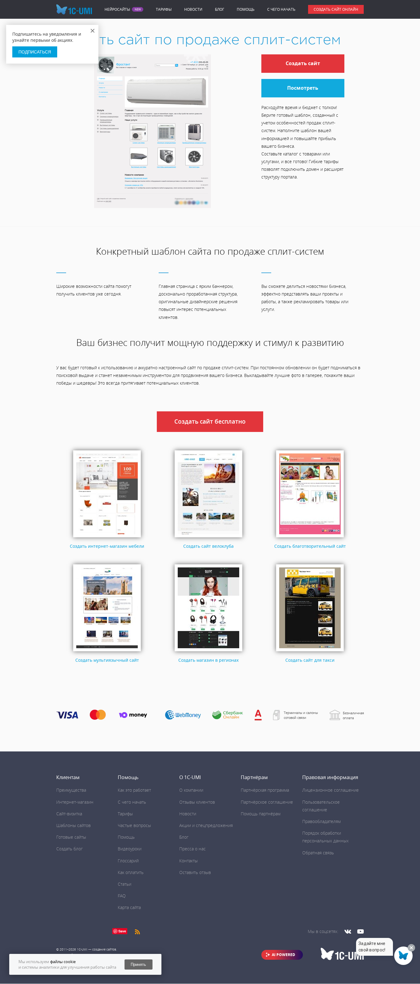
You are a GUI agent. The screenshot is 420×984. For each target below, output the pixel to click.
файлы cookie (63, 961)
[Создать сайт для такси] (310, 651)
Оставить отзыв (195, 872)
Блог (219, 9)
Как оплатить (131, 872)
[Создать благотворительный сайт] (310, 537)
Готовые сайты (71, 837)
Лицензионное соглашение (330, 790)
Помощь (246, 9)
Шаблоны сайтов (73, 825)
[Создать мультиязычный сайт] (107, 651)
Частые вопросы (134, 825)
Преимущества (71, 790)
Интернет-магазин (74, 802)
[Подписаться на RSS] (137, 931)
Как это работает (134, 790)
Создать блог (69, 849)
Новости (193, 9)
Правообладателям (321, 821)
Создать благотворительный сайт (310, 546)
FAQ (122, 896)
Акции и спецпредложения (206, 825)
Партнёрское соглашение (267, 802)
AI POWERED (283, 954)
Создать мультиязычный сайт (107, 660)
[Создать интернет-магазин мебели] (107, 537)
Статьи (124, 884)
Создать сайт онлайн (336, 9)
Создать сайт (303, 63)
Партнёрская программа (265, 790)
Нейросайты (117, 9)
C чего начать (281, 9)
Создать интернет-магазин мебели (107, 546)
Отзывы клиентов (197, 802)
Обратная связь (318, 853)
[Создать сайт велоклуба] (208, 537)
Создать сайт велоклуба (208, 546)
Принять (138, 964)
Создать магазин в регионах (208, 660)
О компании (191, 790)
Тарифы (164, 9)
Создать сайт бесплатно (210, 421)
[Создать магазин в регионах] (208, 651)
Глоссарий (128, 861)
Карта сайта (129, 907)
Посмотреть (302, 87)
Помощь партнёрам (260, 814)
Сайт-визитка (69, 814)
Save (122, 931)
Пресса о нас (192, 849)
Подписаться (34, 51)
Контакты (188, 861)
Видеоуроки (129, 849)
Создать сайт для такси (310, 660)
